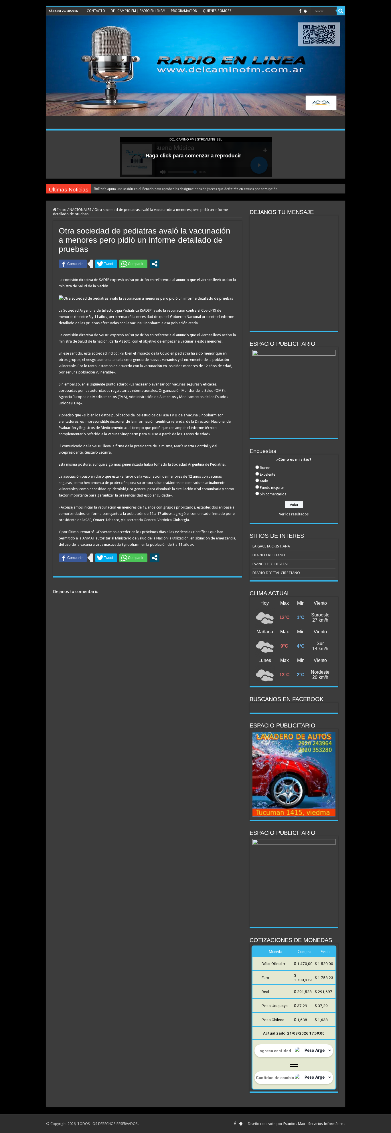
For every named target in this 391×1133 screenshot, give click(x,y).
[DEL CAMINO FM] (195, 65)
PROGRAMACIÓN (184, 11)
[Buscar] (341, 11)
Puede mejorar (272, 487)
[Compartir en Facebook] (73, 264)
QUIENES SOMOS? (217, 11)
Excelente (267, 474)
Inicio (61, 209)
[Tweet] (106, 264)
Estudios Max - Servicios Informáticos (314, 1124)
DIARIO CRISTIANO (268, 555)
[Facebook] (300, 11)
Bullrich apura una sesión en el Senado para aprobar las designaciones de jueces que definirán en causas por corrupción (186, 189)
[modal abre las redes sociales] (154, 264)
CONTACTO (96, 11)
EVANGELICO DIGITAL (270, 564)
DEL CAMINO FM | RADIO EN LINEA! (138, 11)
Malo (264, 481)
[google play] (305, 11)
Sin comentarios (273, 494)
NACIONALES (80, 209)
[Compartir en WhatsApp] (133, 264)
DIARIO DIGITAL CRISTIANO (276, 573)
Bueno (265, 468)
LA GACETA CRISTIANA (271, 546)
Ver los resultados (294, 514)
